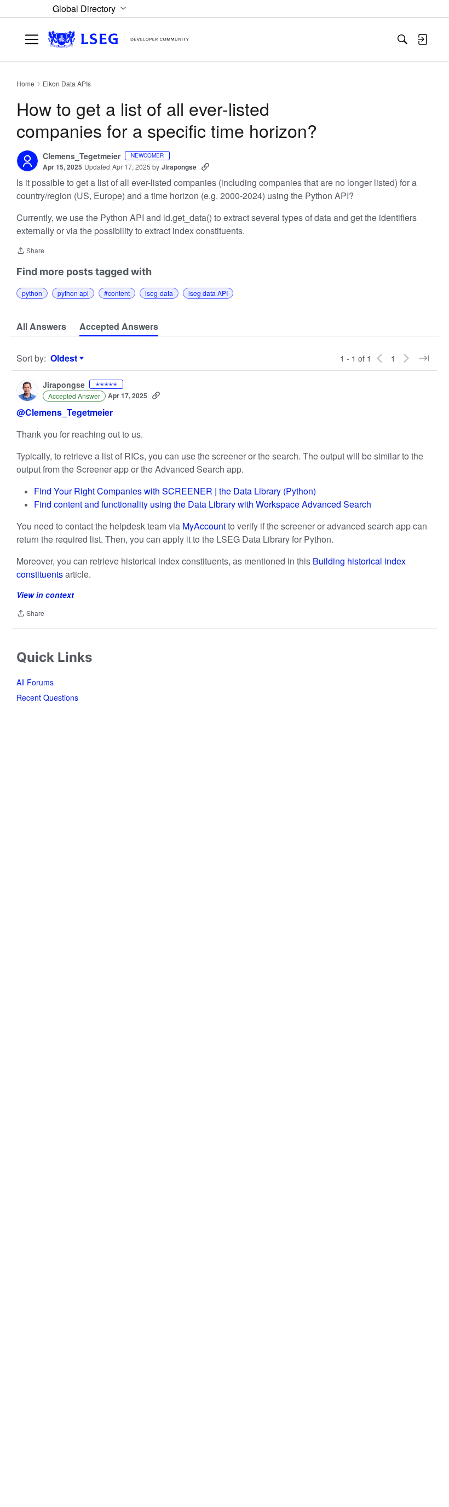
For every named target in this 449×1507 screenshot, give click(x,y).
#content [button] (117, 293)
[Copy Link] (205, 167)
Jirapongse (179, 167)
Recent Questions (47, 697)
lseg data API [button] (208, 293)
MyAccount (205, 526)
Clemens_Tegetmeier (81, 156)
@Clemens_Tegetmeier (64, 412)
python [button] (32, 293)
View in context (45, 594)
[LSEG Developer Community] (118, 40)
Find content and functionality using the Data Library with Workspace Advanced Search (202, 504)
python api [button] (73, 293)
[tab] (41, 326)
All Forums (35, 682)
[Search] (402, 39)
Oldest (65, 358)
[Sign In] (422, 39)
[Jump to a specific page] (424, 358)
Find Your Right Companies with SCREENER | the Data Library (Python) (175, 491)
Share (30, 251)
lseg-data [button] (159, 293)
